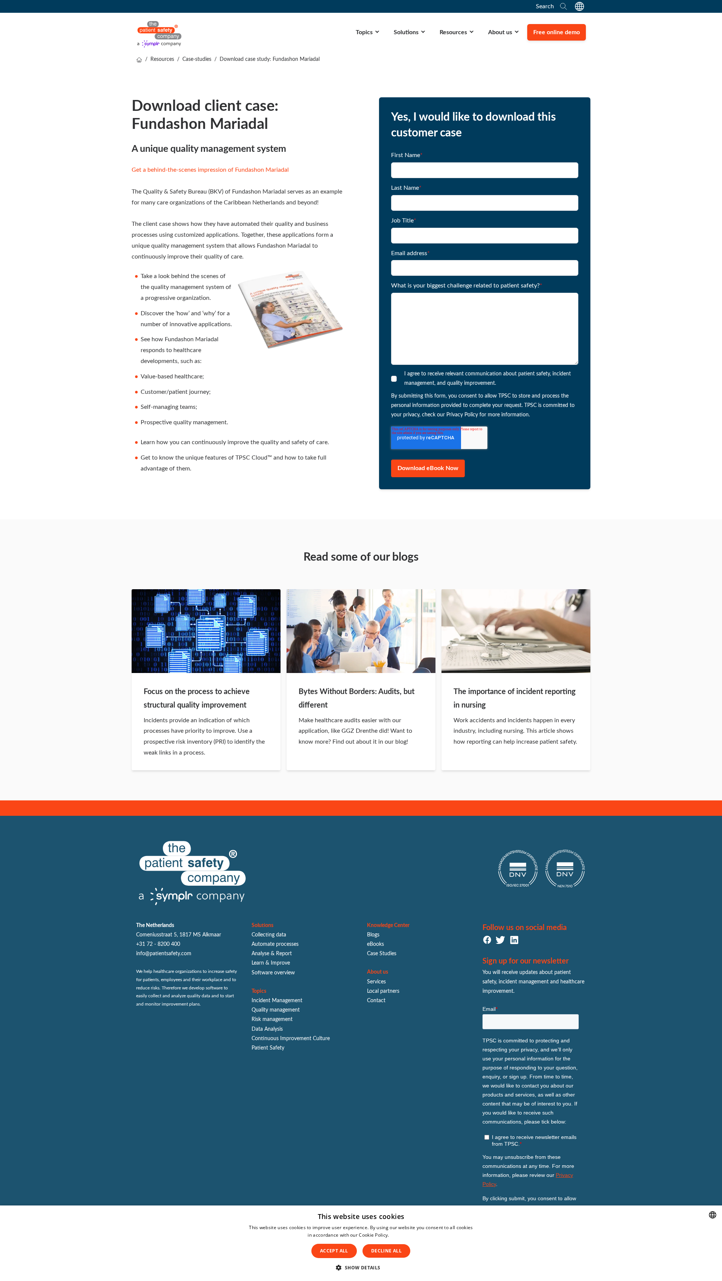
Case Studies (381, 953)
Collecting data (269, 935)
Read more (402, 1235)
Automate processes (275, 944)
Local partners (383, 991)
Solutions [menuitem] (406, 32)
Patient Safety (268, 1048)
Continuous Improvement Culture (291, 1038)
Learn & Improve (271, 963)
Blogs (373, 935)
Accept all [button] (334, 1251)
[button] (360, 1268)
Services (376, 982)
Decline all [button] (386, 1251)
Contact (376, 1000)
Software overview (273, 972)
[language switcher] (579, 6)
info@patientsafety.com (163, 953)
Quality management (276, 1010)
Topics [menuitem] (364, 32)
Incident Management (277, 1000)
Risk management (272, 1019)
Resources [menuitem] (453, 32)
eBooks (375, 944)
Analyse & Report (272, 953)
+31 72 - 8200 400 (158, 944)
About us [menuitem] (500, 32)
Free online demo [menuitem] (556, 32)
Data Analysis (267, 1029)
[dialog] (361, 1243)
